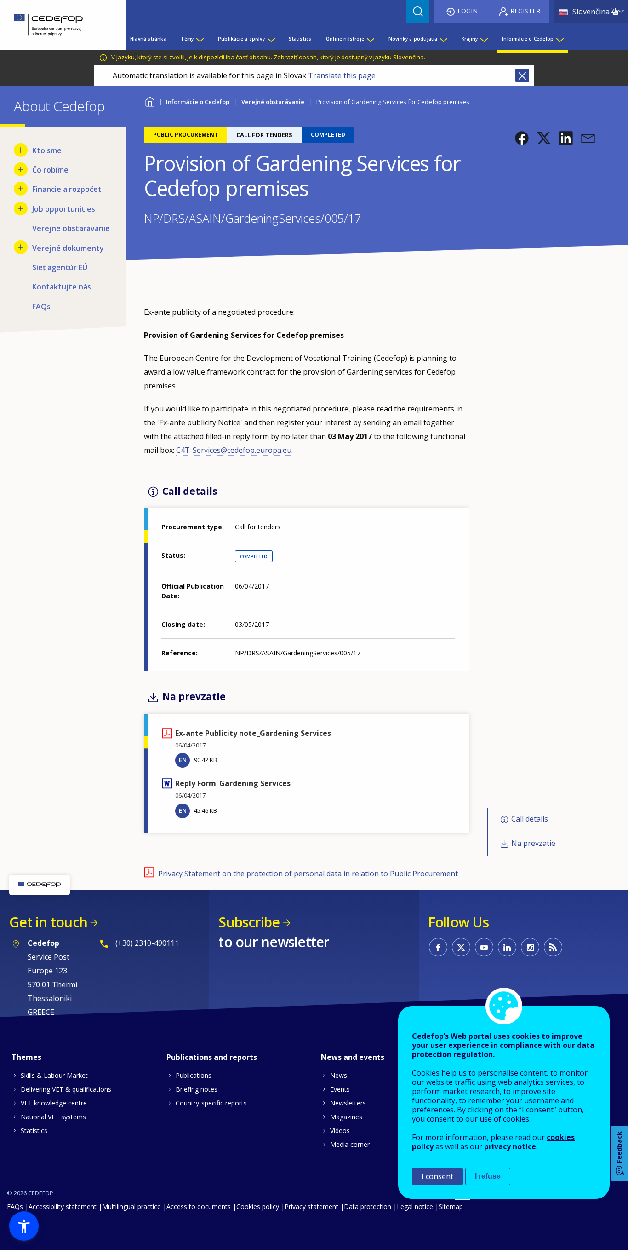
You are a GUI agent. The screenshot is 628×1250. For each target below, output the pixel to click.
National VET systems (53, 1116)
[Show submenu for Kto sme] (21, 150)
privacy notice (510, 1146)
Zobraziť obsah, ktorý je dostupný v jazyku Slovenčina (349, 57)
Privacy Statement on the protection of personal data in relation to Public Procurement (308, 873)
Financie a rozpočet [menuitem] (67, 189)
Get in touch (48, 922)
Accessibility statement (63, 1206)
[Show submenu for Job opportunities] (21, 208)
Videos (340, 1130)
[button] (522, 138)
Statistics (34, 1130)
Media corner (350, 1144)
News (338, 1075)
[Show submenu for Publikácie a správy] (271, 38)
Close (522, 75)
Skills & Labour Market (54, 1075)
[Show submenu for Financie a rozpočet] (21, 189)
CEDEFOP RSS (553, 947)
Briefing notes (196, 1089)
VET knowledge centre (54, 1103)
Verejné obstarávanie (272, 102)
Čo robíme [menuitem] (50, 170)
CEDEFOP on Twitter (461, 947)
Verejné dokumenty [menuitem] (68, 248)
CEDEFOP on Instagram (530, 947)
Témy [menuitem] (187, 38)
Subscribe (249, 922)
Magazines (346, 1116)
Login (467, 10)
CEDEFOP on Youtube (484, 947)
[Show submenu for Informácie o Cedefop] (559, 38)
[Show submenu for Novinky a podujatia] (443, 38)
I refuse (488, 1176)
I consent (437, 1176)
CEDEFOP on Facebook (438, 947)
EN (183, 760)
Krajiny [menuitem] (470, 38)
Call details (529, 819)
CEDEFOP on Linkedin (507, 947)
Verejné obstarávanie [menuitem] (71, 228)
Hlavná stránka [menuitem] (148, 38)
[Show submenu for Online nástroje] (370, 38)
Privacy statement (311, 1206)
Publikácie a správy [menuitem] (241, 38)
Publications (193, 1075)
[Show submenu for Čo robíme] (21, 169)
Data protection (367, 1206)
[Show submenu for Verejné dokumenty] (21, 247)
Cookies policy (257, 1206)
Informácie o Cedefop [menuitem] (528, 38)
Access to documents (198, 1206)
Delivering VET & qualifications (66, 1089)
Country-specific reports (211, 1103)
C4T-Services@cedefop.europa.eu (233, 450)
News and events (352, 1057)
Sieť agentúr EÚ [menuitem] (59, 267)
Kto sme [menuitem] (47, 150)
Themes (26, 1057)
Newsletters (348, 1103)
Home (149, 100)
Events (340, 1089)
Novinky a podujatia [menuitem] (413, 38)
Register (525, 10)
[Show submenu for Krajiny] (483, 38)
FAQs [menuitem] (41, 306)
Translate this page (342, 75)
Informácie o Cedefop (197, 102)
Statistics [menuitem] (300, 38)
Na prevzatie (533, 843)
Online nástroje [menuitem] (345, 38)
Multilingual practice (131, 1206)
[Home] (56, 25)
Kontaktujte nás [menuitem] (61, 287)
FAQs (15, 1206)
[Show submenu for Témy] (199, 38)
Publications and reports (211, 1057)
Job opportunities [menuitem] (63, 209)
